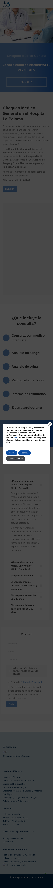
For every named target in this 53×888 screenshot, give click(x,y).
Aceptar (11, 453)
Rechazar (24, 453)
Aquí (16, 437)
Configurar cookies (16, 459)
